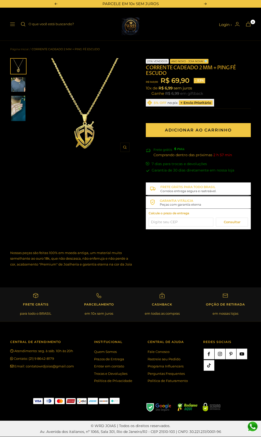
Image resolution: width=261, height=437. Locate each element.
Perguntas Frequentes (166, 374)
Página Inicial (19, 49)
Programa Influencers (166, 366)
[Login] (237, 24)
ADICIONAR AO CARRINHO (198, 130)
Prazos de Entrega (109, 359)
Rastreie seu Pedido (164, 359)
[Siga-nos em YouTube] (242, 354)
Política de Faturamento (168, 381)
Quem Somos (105, 352)
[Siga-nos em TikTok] (209, 365)
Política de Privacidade (113, 381)
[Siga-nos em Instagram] (220, 354)
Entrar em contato (109, 366)
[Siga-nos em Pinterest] (231, 354)
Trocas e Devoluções (110, 374)
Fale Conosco (158, 352)
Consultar (232, 222)
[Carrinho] (248, 24)
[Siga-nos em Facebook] (209, 354)
